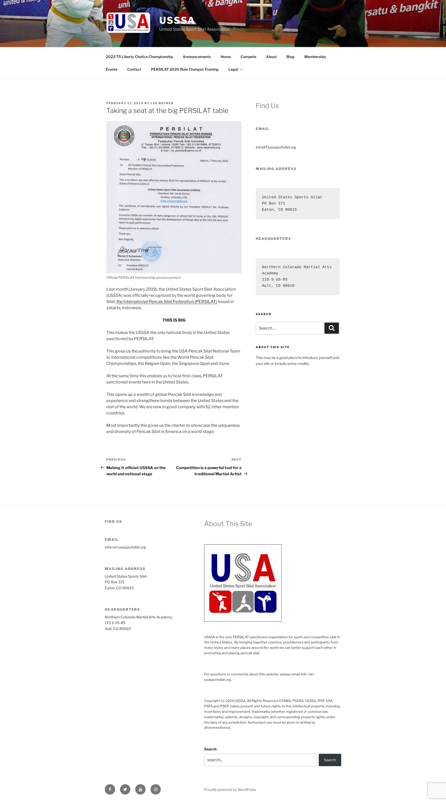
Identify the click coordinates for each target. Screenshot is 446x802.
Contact (134, 69)
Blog (290, 56)
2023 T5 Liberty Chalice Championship (139, 56)
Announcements (197, 56)
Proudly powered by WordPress (230, 789)
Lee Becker (162, 103)
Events (111, 69)
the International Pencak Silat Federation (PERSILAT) (166, 301)
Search (210, 749)
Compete (248, 56)
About (271, 56)
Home (226, 56)
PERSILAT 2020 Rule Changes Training (185, 69)
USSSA (177, 20)
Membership (315, 56)
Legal (233, 69)
